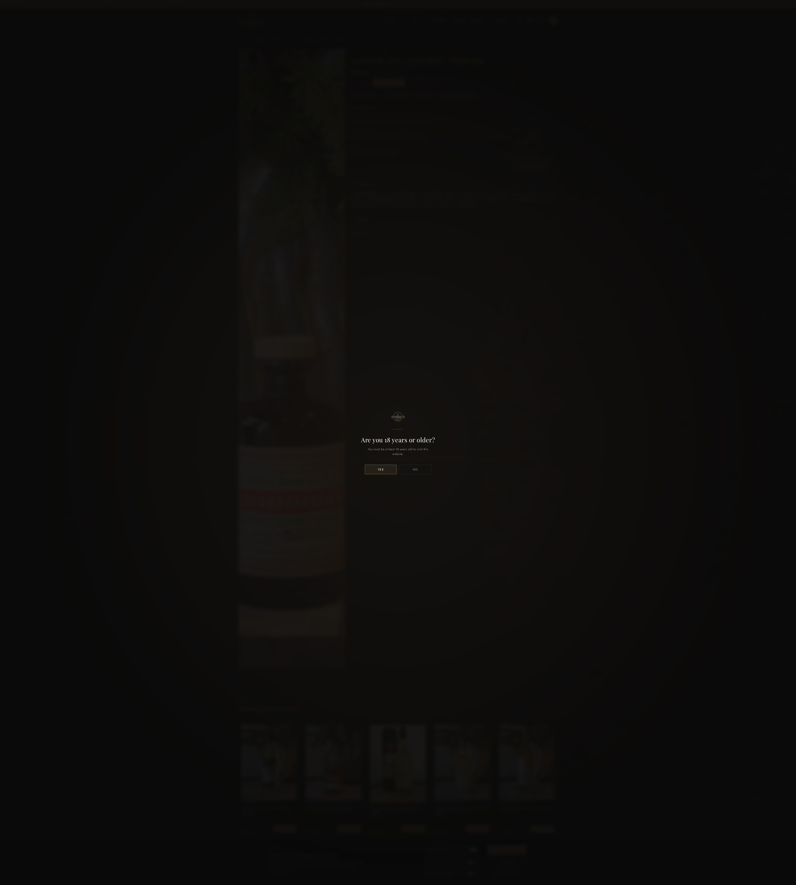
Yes (381, 469)
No (415, 469)
